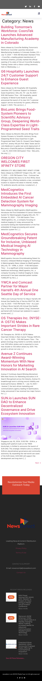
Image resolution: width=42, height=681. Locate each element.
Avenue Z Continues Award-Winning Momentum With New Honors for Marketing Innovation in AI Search (18, 361)
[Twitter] (19, 677)
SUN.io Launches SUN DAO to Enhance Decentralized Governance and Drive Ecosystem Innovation (18, 406)
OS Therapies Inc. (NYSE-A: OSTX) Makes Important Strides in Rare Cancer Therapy (21, 324)
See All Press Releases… (15, 658)
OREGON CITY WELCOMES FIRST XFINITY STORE (15, 162)
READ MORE (23, 609)
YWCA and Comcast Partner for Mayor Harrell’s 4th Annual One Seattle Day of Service (19, 288)
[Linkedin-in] (22, 677)
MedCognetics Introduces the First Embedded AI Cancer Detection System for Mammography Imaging (19, 197)
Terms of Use (21, 553)
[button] (38, 13)
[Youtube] (24, 677)
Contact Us (21, 572)
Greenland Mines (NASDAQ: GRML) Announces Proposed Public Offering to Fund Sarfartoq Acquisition (27, 647)
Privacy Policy (21, 548)
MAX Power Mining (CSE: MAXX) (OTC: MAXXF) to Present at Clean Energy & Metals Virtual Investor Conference (26, 600)
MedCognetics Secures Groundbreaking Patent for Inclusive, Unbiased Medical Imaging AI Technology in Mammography (19, 243)
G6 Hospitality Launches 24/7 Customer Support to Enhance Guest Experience (20, 77)
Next (38, 463)
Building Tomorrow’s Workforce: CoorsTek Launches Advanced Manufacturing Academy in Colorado (20, 35)
